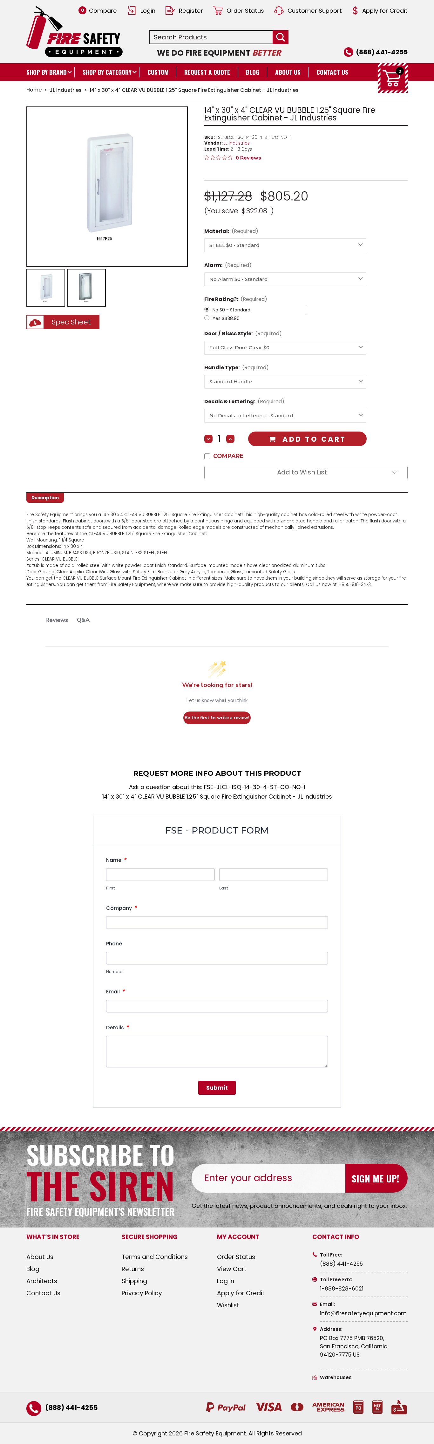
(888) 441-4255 (382, 52)
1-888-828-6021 (341, 1288)
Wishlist (228, 1305)
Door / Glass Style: (243, 333)
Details (117, 1027)
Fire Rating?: (235, 299)
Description (45, 498)
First (110, 888)
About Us (288, 72)
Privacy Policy (142, 1293)
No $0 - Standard (231, 310)
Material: (231, 231)
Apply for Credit (385, 11)
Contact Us (332, 72)
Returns (133, 1269)
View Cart (232, 1269)
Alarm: (228, 265)
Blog (252, 72)
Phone (114, 943)
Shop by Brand (46, 72)
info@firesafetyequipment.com (363, 1313)
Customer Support (315, 11)
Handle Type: (236, 367)
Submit (217, 1088)
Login (147, 11)
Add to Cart (314, 439)
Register (191, 11)
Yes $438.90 (226, 318)
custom (157, 72)
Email (115, 991)
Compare (99, 11)
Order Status (245, 11)
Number (114, 972)
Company (121, 908)
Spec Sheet (71, 322)
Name (116, 860)
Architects (41, 1281)
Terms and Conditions (155, 1257)
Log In (225, 1281)
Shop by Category (107, 72)
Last (223, 888)
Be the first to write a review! (217, 718)
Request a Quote (207, 72)
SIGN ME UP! (375, 1178)
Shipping (134, 1281)
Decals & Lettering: (244, 401)
